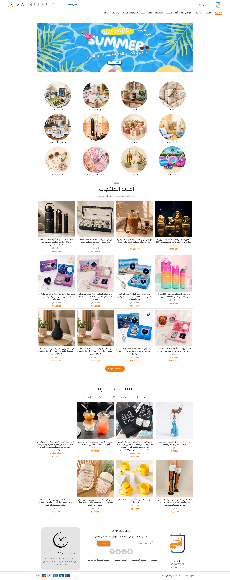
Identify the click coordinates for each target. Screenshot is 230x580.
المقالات (154, 560)
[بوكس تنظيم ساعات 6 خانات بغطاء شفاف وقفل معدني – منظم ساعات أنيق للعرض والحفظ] (95, 219)
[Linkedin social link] (35, 5)
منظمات (132, 453)
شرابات (172, 508)
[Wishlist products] (17, 4)
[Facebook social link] (46, 5)
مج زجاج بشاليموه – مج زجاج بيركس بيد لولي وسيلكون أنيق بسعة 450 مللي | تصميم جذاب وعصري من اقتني (95, 502)
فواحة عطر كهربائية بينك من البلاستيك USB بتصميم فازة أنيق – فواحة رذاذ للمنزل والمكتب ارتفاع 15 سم (95, 351)
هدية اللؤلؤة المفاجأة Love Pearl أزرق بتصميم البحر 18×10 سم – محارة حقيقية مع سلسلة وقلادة (134, 351)
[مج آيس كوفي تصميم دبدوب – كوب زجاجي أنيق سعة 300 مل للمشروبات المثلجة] (95, 420)
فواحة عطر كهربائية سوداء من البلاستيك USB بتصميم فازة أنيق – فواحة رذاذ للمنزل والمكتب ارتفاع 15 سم (56, 351)
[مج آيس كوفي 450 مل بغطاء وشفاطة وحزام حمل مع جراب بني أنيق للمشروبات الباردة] (134, 219)
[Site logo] (218, 5)
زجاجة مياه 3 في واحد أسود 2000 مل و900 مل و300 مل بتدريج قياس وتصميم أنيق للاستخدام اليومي (57, 242)
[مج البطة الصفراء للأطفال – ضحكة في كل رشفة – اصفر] (134, 478)
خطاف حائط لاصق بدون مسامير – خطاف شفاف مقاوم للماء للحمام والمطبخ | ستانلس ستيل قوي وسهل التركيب (55, 502)
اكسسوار (95, 248)
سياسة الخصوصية (139, 560)
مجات (134, 246)
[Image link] (177, 543)
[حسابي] (22, 4)
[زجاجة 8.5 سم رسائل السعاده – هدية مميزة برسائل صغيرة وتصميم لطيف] (174, 420)
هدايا (138, 303)
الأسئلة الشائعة (121, 560)
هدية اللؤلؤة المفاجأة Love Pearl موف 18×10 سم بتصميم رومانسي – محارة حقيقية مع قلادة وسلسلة (56, 296)
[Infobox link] (172, 96)
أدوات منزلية (92, 357)
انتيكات (173, 246)
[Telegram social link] (31, 5)
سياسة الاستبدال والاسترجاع (98, 560)
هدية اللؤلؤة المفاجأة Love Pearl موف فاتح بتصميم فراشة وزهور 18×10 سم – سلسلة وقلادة (95, 296)
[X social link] (43, 5)
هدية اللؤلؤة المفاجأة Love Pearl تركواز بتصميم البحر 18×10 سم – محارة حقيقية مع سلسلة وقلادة (134, 296)
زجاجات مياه (56, 248)
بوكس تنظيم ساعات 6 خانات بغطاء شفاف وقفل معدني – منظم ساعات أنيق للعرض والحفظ (95, 242)
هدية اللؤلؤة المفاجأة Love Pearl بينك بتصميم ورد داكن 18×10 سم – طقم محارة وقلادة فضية (173, 351)
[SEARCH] (53, 4)
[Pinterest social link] (39, 5)
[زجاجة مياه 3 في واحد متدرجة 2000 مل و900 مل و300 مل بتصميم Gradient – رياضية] (173, 273)
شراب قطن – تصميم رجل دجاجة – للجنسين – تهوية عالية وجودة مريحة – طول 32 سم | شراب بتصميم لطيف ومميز (174, 502)
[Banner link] (115, 47)
